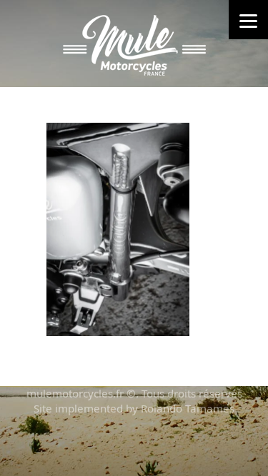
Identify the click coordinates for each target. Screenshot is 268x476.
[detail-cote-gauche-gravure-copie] (117, 228)
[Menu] (248, 19)
